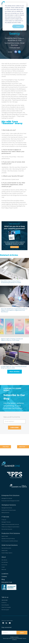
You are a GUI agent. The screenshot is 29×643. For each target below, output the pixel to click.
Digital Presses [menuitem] (5, 536)
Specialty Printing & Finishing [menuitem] (8, 538)
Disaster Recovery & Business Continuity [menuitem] (10, 524)
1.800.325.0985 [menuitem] (5, 600)
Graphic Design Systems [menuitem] (7, 552)
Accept (18, 26)
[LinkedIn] (6, 623)
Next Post (22, 446)
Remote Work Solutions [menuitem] (7, 529)
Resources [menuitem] (4, 569)
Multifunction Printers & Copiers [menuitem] (9, 510)
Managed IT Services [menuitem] (6, 522)
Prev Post (6, 446)
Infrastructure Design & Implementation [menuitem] (10, 526)
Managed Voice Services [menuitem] (7, 507)
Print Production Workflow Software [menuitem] (10, 541)
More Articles (14, 371)
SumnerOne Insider (12, 43)
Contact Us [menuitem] (4, 602)
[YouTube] (10, 623)
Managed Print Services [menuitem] (7, 498)
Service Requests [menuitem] (5, 604)
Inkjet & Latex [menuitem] (4, 550)
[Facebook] (3, 623)
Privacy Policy (11, 638)
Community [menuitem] (4, 564)
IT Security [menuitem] (4, 519)
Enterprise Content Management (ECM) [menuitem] (10, 500)
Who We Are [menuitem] (4, 560)
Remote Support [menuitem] (5, 609)
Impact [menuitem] (3, 567)
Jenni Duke (17, 38)
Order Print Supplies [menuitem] (6, 607)
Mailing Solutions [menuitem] (5, 512)
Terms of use (5, 638)
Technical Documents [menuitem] (6, 548)
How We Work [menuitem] (5, 562)
